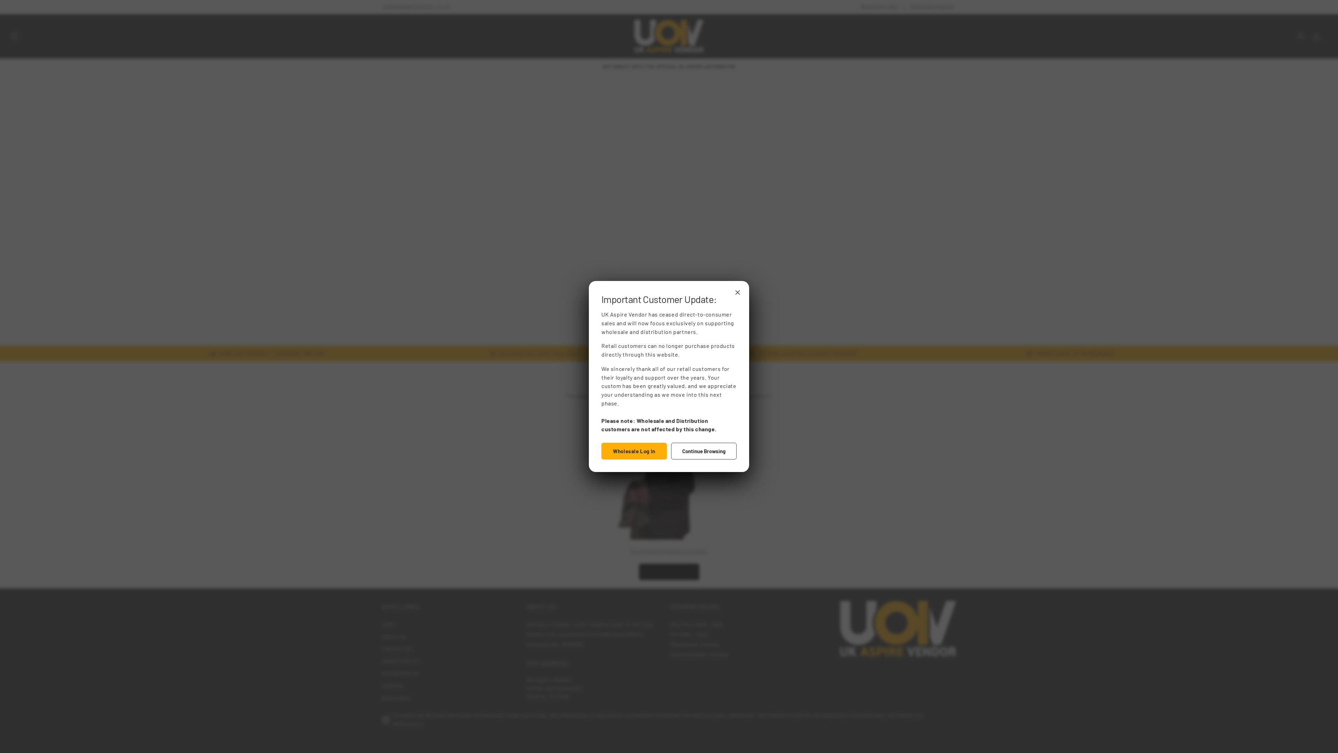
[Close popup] (737, 292)
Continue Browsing (703, 451)
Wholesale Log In (634, 451)
